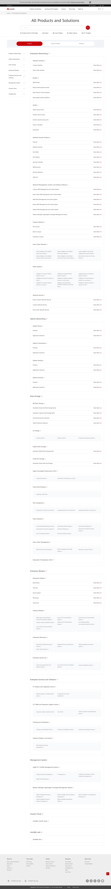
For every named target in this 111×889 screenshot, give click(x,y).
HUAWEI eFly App (33, 881)
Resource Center (69, 863)
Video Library (73, 33)
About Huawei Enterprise (13, 861)
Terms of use (75, 887)
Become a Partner (50, 861)
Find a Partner (49, 863)
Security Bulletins (89, 863)
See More (9, 870)
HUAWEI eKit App (16, 881)
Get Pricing (29, 861)
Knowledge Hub (69, 868)
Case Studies (59, 33)
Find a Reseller (29, 863)
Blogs (66, 870)
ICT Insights (87, 33)
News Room (10, 863)
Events (46, 33)
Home (8, 13)
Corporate (87, 861)
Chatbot (28, 866)
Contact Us (9, 868)
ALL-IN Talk (68, 872)
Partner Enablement (50, 866)
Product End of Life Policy (30, 33)
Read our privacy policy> (77, 2)
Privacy (68, 887)
